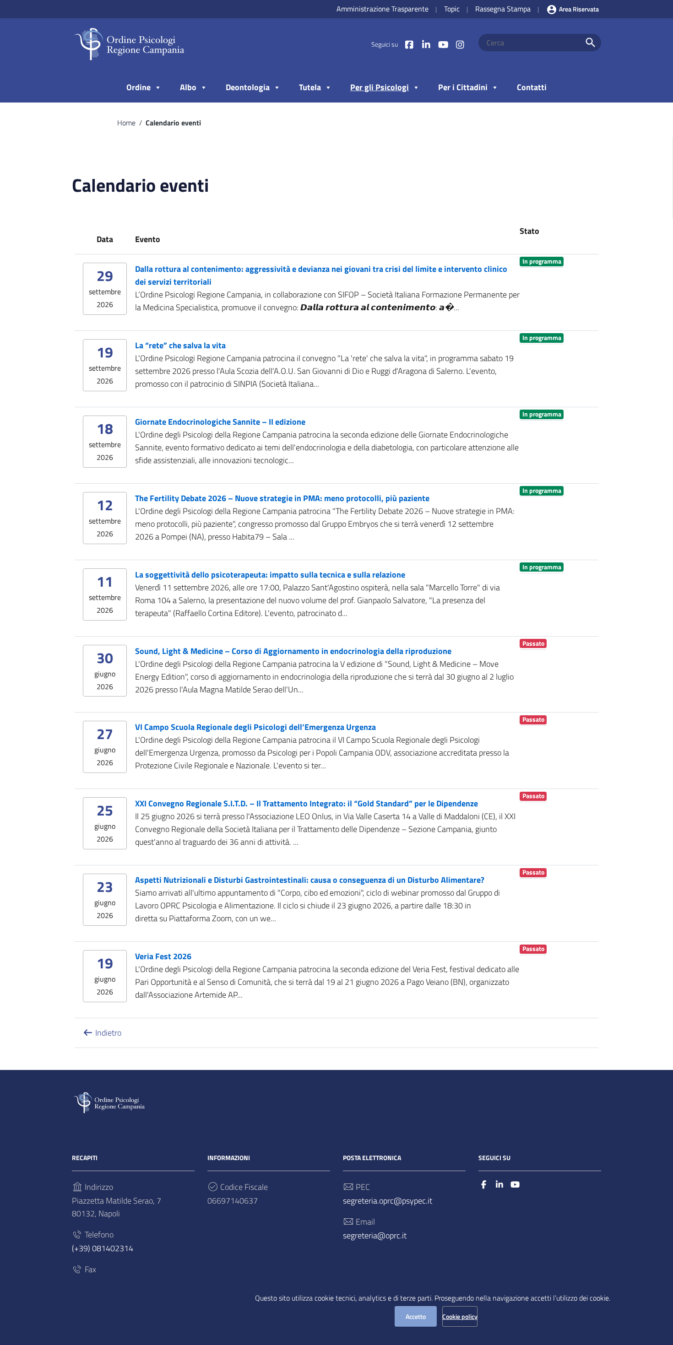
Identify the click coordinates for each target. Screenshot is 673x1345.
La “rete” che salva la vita (180, 345)
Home (126, 122)
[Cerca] (590, 42)
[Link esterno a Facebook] (409, 45)
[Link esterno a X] (426, 45)
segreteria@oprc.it (375, 1235)
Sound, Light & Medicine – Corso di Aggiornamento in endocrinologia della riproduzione (293, 651)
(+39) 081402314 (102, 1248)
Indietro (107, 1032)
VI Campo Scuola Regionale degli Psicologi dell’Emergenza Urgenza (255, 727)
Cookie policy (460, 1316)
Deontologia (248, 87)
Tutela (310, 87)
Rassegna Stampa (503, 8)
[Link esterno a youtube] (443, 45)
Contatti (532, 87)
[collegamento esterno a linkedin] (499, 1184)
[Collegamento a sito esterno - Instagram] (460, 45)
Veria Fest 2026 (163, 956)
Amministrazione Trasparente (382, 8)
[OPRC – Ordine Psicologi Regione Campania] (129, 44)
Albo (188, 87)
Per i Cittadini (463, 87)
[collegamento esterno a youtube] (515, 1184)
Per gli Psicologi (379, 87)
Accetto (416, 1316)
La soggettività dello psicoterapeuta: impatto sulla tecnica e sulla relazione (270, 574)
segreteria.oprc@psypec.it (387, 1200)
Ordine (138, 87)
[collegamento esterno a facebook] (483, 1184)
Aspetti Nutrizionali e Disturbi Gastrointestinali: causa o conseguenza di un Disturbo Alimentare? (309, 880)
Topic (452, 8)
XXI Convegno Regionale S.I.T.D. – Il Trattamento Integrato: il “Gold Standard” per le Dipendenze (306, 803)
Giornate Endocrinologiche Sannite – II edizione (220, 422)
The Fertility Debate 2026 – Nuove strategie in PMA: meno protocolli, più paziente (282, 498)
